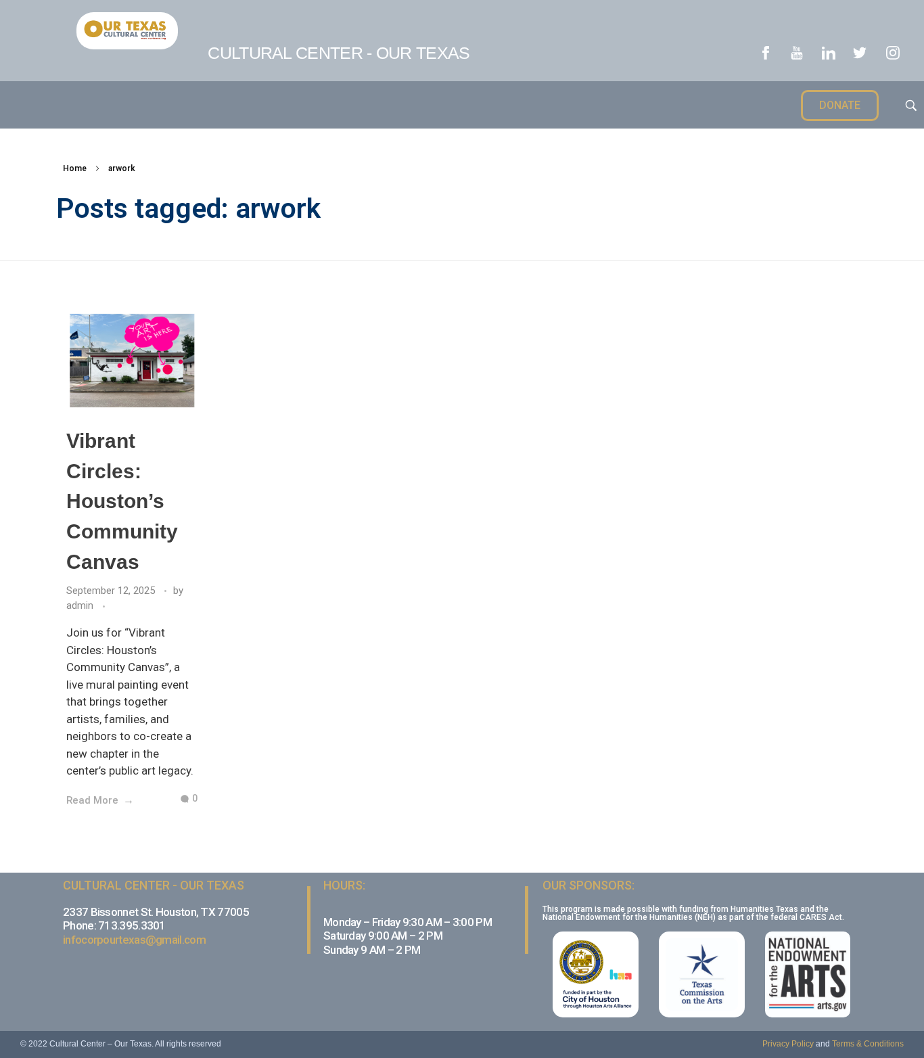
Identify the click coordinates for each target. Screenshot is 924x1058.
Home (75, 168)
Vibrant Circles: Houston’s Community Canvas (122, 501)
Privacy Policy (788, 1044)
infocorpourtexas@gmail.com (134, 939)
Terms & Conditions (868, 1044)
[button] (840, 105)
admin (81, 605)
